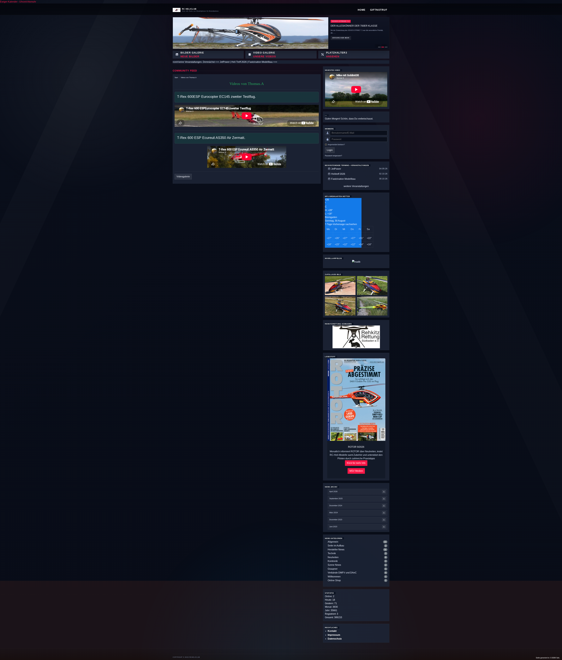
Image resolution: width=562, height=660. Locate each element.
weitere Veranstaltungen (356, 186)
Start (176, 77)
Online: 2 (329, 596)
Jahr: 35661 (331, 610)
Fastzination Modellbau (343, 179)
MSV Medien (356, 471)
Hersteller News (336, 549)
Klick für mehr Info (356, 463)
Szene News (334, 565)
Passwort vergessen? (333, 156)
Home (361, 10)
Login (330, 150)
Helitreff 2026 (338, 174)
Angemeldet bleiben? (336, 145)
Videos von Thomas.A (188, 77)
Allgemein (333, 542)
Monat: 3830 (331, 607)
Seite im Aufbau (336, 545)
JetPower (336, 169)
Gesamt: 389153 (333, 617)
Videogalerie (183, 176)
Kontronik (333, 561)
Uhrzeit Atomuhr (27, 1)
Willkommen (334, 576)
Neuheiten (333, 557)
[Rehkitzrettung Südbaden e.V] (356, 337)
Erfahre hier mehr (340, 38)
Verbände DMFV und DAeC (342, 572)
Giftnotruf (378, 10)
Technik (332, 553)
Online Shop (334, 580)
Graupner (332, 569)
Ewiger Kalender (8, 1)
